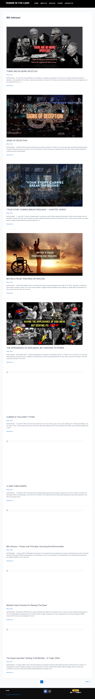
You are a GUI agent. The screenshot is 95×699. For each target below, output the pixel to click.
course (60, 3)
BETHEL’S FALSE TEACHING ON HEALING (26, 279)
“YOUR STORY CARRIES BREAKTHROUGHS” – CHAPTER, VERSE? (36, 209)
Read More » (10, 85)
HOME (36, 3)
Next (88, 681)
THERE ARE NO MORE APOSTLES (22, 71)
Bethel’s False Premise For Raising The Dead (27, 605)
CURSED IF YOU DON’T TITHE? (21, 417)
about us (43, 3)
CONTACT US (69, 3)
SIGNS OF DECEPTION (17, 140)
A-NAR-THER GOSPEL (17, 486)
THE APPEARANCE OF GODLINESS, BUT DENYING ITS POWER (35, 348)
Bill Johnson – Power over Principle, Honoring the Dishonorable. (35, 546)
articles (52, 3)
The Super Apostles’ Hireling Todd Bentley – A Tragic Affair (33, 658)
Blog (8, 74)
